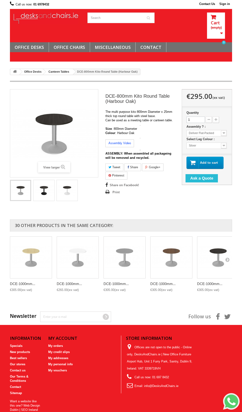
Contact (15, 387)
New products (20, 352)
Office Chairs (69, 47)
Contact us (18, 370)
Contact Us (207, 4)
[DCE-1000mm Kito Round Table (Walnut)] (171, 257)
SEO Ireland (29, 410)
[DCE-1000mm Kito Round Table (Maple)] (31, 257)
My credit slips (59, 352)
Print (116, 192)
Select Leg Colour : (201, 139)
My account (62, 338)
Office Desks (29, 47)
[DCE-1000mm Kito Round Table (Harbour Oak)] (218, 257)
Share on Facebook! (124, 185)
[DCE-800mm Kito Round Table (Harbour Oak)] (20, 190)
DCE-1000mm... (22, 284)
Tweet (115, 167)
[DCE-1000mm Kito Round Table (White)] (78, 257)
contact (150, 47)
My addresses (58, 358)
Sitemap (16, 393)
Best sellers (18, 358)
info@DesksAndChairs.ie (161, 386)
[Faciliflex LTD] (46, 18)
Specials (16, 346)
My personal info (60, 364)
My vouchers (57, 370)
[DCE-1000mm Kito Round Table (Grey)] (125, 257)
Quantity (192, 112)
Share (133, 167)
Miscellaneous (113, 47)
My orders (55, 346)
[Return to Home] (14, 72)
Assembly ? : (196, 126)
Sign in (224, 4)
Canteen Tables (58, 71)
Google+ (154, 167)
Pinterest (117, 175)
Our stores (17, 364)
